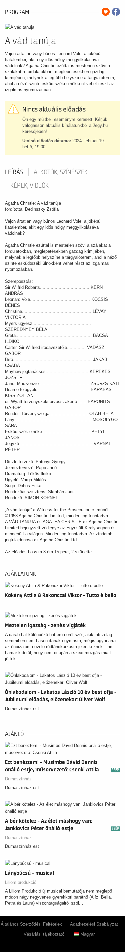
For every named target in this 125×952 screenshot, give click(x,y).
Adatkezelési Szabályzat (94, 924)
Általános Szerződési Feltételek (31, 924)
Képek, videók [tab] (29, 185)
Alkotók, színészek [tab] (61, 172)
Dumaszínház (18, 778)
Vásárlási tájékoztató (44, 934)
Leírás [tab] (14, 172)
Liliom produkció (20, 882)
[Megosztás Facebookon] (116, 12)
